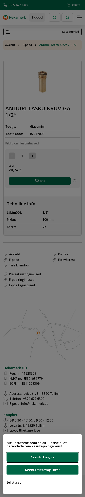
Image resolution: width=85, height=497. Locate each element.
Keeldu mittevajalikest (42, 470)
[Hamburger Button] (79, 18)
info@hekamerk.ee (34, 404)
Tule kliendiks (19, 265)
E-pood (37, 17)
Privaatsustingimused (25, 274)
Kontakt (64, 254)
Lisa (42, 181)
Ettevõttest (66, 260)
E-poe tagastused (22, 285)
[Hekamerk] (14, 18)
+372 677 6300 (18, 5)
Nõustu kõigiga (42, 457)
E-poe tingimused (22, 280)
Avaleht (10, 45)
